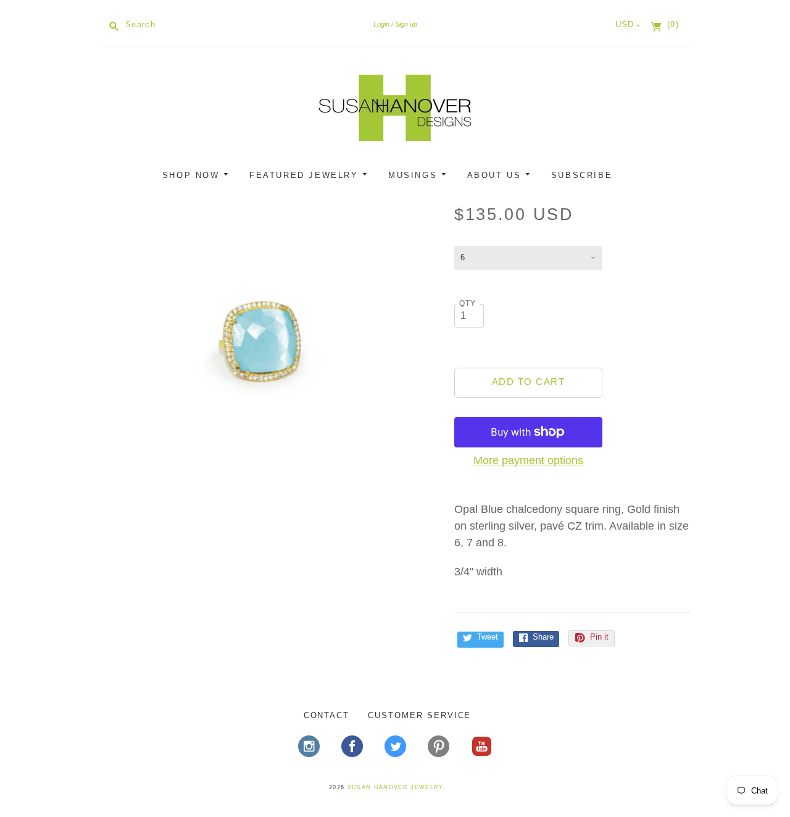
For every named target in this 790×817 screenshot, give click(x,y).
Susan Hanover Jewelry (395, 787)
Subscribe (581, 175)
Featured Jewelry (305, 175)
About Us (496, 175)
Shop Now (192, 175)
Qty (467, 303)
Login (381, 24)
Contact (327, 715)
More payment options (528, 460)
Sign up (406, 24)
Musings (414, 175)
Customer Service (419, 715)
